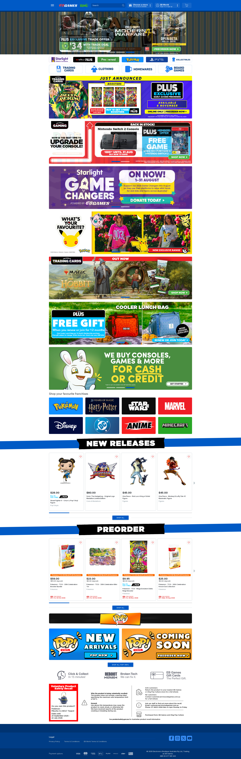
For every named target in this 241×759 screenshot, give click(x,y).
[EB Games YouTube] (189, 738)
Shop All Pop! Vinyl (120, 665)
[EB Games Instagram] (177, 738)
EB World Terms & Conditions (95, 741)
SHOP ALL (120, 518)
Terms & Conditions (72, 741)
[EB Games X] (183, 738)
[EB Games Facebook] (171, 738)
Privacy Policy (54, 741)
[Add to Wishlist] (80, 457)
